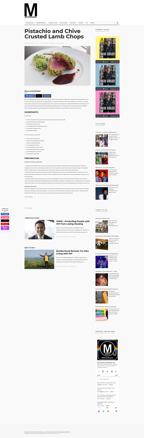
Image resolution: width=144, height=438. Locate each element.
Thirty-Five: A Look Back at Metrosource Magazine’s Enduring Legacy (106, 132)
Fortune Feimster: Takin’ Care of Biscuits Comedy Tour (106, 307)
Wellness (61, 43)
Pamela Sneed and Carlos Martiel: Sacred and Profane (107, 289)
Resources (30, 23)
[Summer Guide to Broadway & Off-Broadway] (102, 244)
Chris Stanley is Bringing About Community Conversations (106, 396)
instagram (5, 217)
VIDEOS (80, 23)
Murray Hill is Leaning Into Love (106, 383)
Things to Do (52, 23)
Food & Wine (55, 43)
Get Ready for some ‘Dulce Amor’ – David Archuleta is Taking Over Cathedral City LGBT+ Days (108, 272)
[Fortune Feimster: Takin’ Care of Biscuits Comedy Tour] (102, 315)
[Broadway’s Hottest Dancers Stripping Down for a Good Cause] (102, 262)
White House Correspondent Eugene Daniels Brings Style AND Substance (107, 185)
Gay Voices (63, 23)
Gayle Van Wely (35, 43)
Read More (73, 236)
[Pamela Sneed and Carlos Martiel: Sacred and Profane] (102, 297)
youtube (6, 224)
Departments (41, 23)
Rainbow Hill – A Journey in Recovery (105, 167)
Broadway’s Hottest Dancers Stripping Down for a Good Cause (107, 254)
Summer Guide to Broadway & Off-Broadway (107, 236)
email (47, 96)
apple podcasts (5, 227)
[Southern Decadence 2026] (102, 226)
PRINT (92, 23)
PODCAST (73, 23)
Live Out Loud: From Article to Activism (105, 150)
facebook (30, 96)
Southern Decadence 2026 (103, 218)
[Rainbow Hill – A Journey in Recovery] (102, 176)
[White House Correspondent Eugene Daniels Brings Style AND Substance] (102, 193)
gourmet (29, 208)
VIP (87, 23)
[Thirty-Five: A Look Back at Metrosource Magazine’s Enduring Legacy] (102, 140)
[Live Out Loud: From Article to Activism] (102, 158)
